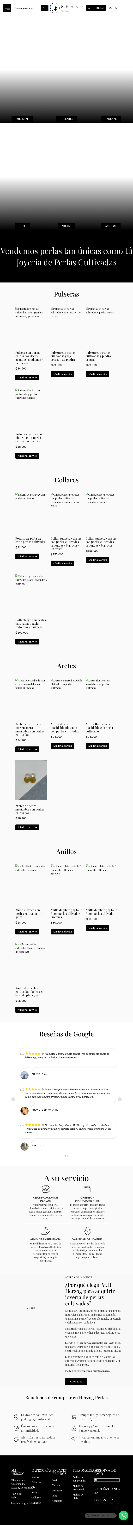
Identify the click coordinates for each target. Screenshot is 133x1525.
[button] (113, 8)
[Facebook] (105, 1500)
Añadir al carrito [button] (27, 377)
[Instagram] (97, 1500)
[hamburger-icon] (7, 8)
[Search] (44, 8)
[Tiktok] (112, 1500)
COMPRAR (76, 1381)
